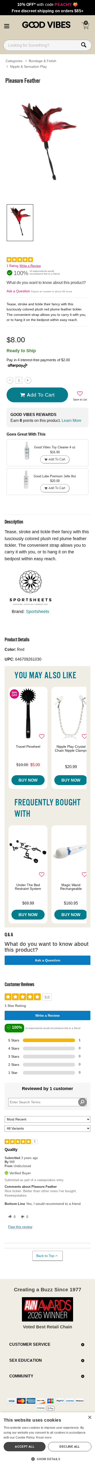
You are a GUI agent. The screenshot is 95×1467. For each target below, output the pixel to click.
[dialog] (47, 1439)
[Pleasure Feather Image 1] (47, 143)
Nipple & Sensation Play (28, 66)
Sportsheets (37, 611)
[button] (7, 25)
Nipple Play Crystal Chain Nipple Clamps (71, 748)
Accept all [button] (24, 1446)
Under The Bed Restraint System (28, 887)
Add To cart (41, 394)
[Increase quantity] (28, 380)
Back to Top (45, 1256)
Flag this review (20, 1227)
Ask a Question (18, 291)
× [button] (89, 1417)
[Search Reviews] (82, 1102)
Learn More (71, 420)
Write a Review (30, 266)
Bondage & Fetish (42, 61)
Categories (14, 61)
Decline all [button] (69, 1446)
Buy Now (28, 780)
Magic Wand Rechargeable (71, 887)
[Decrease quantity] (10, 380)
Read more (44, 1437)
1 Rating (12, 266)
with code (47, 4)
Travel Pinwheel (28, 746)
